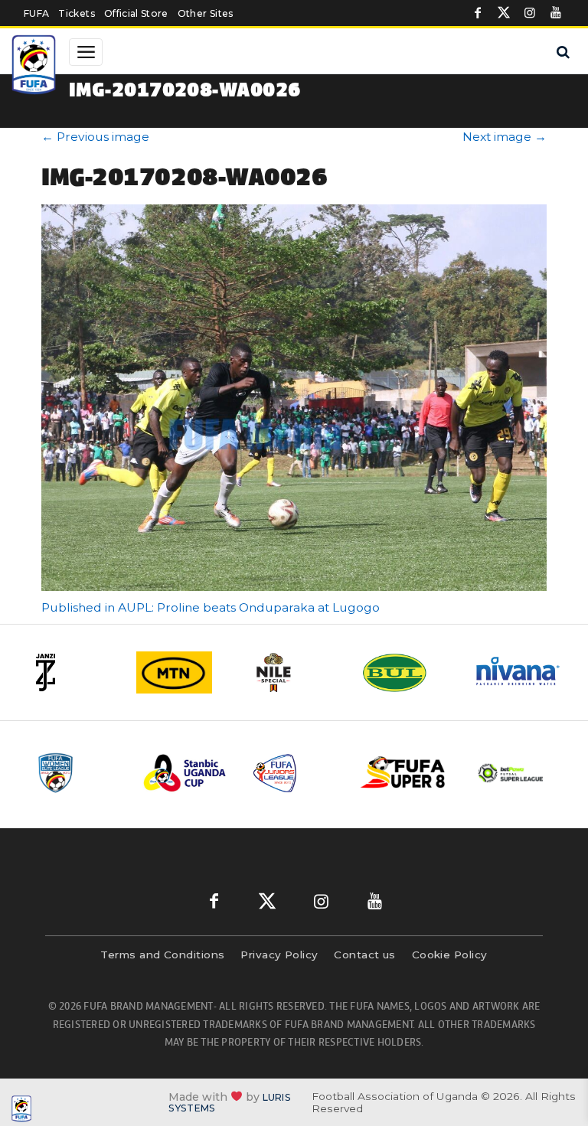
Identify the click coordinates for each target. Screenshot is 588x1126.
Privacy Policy (279, 954)
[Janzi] (71, 672)
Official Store (136, 13)
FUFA (36, 13)
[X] (504, 13)
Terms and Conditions (162, 954)
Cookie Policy (450, 954)
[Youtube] (556, 13)
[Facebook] (478, 13)
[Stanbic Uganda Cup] (186, 773)
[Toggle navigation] (86, 52)
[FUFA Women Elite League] (77, 773)
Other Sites (206, 13)
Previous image (95, 136)
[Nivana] (518, 672)
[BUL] (406, 672)
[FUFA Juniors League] (295, 773)
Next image (504, 136)
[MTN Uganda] (183, 672)
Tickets (76, 13)
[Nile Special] (294, 672)
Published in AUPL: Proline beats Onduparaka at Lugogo (210, 607)
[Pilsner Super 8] (403, 773)
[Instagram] (530, 13)
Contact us (365, 954)
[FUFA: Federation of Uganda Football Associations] (35, 66)
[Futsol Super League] (512, 773)
